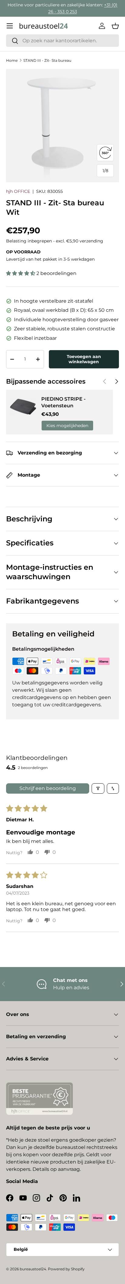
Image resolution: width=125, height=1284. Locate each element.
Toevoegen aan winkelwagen (84, 359)
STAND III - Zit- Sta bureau (47, 60)
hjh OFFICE (18, 191)
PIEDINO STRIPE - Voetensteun (63, 402)
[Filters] (98, 788)
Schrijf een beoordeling (47, 788)
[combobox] (62, 40)
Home (12, 60)
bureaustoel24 (33, 1269)
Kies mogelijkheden (67, 425)
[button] (115, 26)
